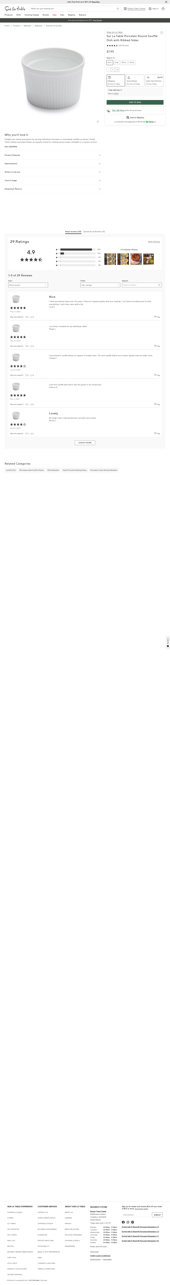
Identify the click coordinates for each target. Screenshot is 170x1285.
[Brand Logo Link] (15, 8)
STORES (10, 1218)
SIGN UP (157, 1215)
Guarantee (42, 1235)
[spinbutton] (113, 70)
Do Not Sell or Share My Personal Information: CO (140, 1232)
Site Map (44, 1280)
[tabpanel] (85, 341)
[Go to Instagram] (128, 1222)
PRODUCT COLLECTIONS (17, 1269)
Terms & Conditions (46, 1269)
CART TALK (11, 1257)
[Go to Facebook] (123, 1222)
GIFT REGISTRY (13, 1229)
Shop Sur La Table (115, 32)
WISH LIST (11, 1240)
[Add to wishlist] (162, 33)
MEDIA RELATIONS (72, 1229)
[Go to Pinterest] (132, 1222)
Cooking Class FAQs (46, 1263)
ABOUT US (69, 1212)
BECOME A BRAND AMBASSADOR (20, 1252)
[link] (163, 8)
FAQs (40, 1257)
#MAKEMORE (70, 1246)
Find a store (94, 1252)
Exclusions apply (141, 1209)
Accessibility (43, 1246)
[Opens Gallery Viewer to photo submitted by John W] (110, 259)
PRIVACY (68, 1223)
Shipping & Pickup (45, 1223)
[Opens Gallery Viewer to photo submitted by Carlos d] (149, 259)
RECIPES (10, 1246)
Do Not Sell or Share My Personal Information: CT (140, 1236)
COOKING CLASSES (14, 1212)
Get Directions (95, 1259)
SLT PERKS (11, 1223)
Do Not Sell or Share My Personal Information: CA (140, 1227)
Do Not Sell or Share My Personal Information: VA (140, 1241)
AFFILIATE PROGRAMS (73, 1235)
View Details (107, 1259)
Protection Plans (46, 1240)
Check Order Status (47, 1218)
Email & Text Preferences (49, 1252)
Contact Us (43, 1212)
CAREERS (68, 1218)
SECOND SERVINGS (14, 1274)
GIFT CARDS (12, 1235)
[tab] (73, 232)
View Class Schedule (100, 1256)
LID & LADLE (12, 1263)
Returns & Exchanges (47, 1229)
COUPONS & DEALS (72, 1240)
